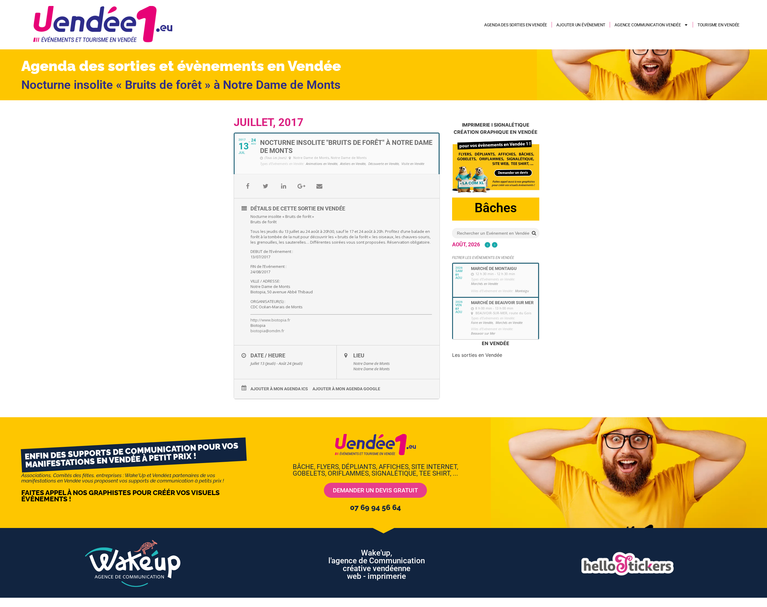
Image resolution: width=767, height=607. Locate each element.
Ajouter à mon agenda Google (346, 388)
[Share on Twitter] (265, 186)
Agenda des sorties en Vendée (515, 24)
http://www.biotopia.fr (270, 320)
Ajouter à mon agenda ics (279, 388)
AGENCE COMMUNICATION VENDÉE (647, 24)
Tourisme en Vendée (718, 24)
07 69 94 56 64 (375, 507)
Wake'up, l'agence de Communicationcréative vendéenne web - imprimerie (376, 564)
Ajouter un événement (580, 24)
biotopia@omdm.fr (267, 330)
